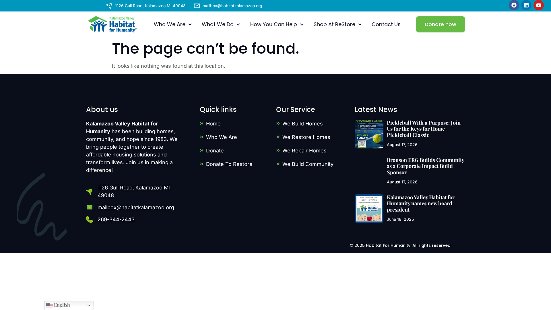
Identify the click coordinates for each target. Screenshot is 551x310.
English (61, 305)
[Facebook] (514, 5)
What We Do (218, 24)
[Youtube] (538, 5)
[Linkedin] (526, 5)
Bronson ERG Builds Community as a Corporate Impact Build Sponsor (425, 166)
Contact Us (386, 24)
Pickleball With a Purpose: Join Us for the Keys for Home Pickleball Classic (424, 128)
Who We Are (169, 24)
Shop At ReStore (334, 24)
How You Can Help (273, 24)
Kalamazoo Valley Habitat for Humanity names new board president (421, 203)
